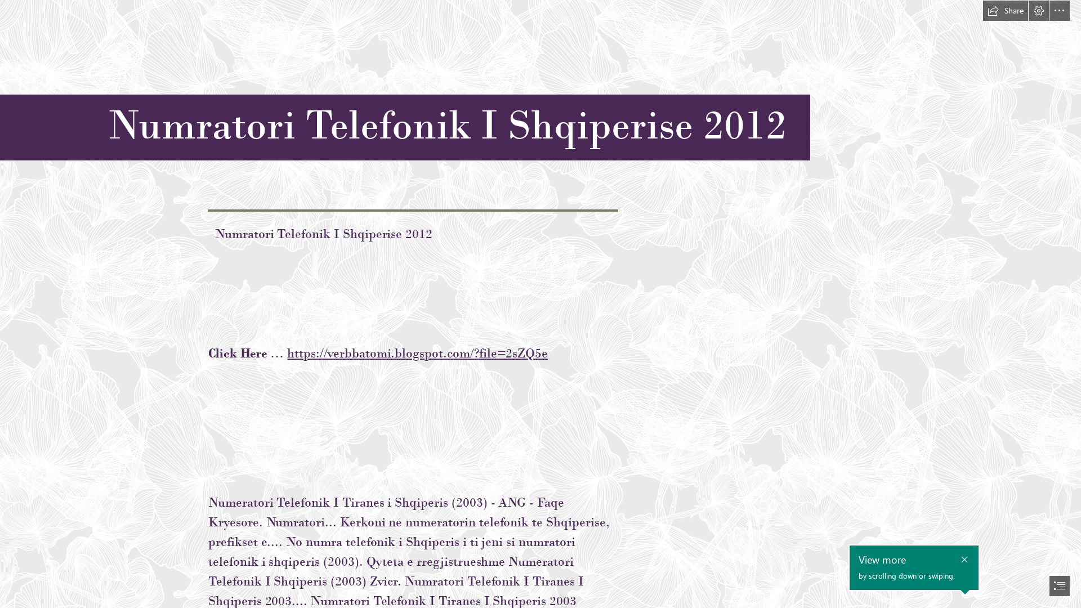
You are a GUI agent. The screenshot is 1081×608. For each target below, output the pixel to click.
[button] (1005, 11)
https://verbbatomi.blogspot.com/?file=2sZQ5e (417, 353)
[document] (540, 304)
